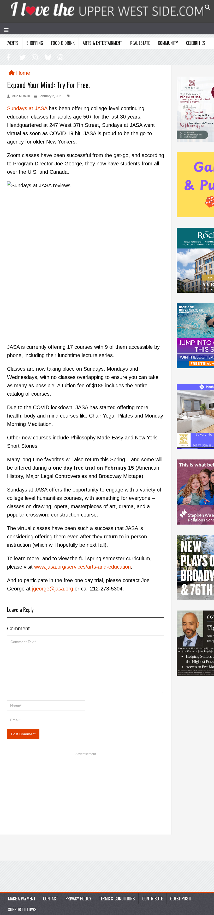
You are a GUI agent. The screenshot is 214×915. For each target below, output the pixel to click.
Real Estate (140, 43)
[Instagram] (34, 57)
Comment (18, 628)
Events (12, 43)
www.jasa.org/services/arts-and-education (82, 567)
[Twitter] (21, 57)
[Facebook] (9, 57)
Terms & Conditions (117, 898)
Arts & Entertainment (102, 43)
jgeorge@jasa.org (52, 589)
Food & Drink (63, 43)
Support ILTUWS (22, 909)
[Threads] (58, 57)
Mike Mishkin (20, 96)
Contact (50, 898)
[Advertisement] (85, 795)
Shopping (34, 43)
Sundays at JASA (27, 108)
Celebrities (195, 43)
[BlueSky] (47, 57)
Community (168, 43)
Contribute (152, 898)
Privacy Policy (78, 898)
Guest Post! (180, 898)
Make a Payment (21, 898)
